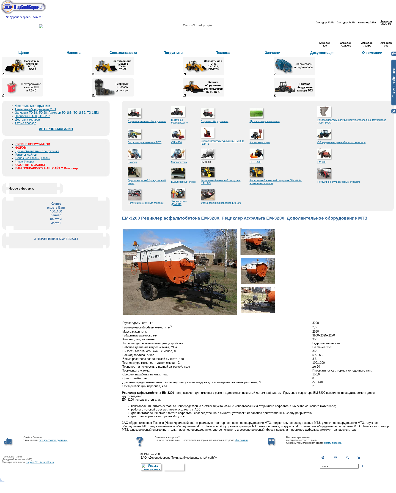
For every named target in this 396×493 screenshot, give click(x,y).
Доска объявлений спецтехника (37, 151)
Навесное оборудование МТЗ (35, 109)
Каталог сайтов (26, 154)
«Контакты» (241, 440)
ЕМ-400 (321, 162)
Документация (322, 53)
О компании (372, 53)
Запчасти (272, 53)
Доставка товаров (27, 119)
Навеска (73, 53)
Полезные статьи (27, 158)
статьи (45, 158)
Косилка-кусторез (260, 142)
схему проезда (332, 442)
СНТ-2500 (255, 162)
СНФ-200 (176, 142)
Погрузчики (173, 53)
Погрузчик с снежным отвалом (146, 202)
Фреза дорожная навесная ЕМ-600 (221, 202)
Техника (223, 53)
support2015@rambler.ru (40, 462)
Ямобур (132, 162)
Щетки (23, 53)
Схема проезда (25, 123)
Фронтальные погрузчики (32, 105)
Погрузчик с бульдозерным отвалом (338, 181)
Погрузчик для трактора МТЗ (144, 142)
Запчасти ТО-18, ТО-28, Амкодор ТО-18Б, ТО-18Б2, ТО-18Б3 (57, 112)
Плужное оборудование (214, 121)
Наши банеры (24, 161)
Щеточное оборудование (179, 121)
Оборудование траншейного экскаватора (341, 142)
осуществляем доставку (53, 440)
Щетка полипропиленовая (265, 121)
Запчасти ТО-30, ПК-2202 (32, 116)
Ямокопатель (179, 162)
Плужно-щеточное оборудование (147, 121)
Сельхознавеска (123, 53)
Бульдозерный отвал (183, 181)
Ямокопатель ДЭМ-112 (179, 203)
